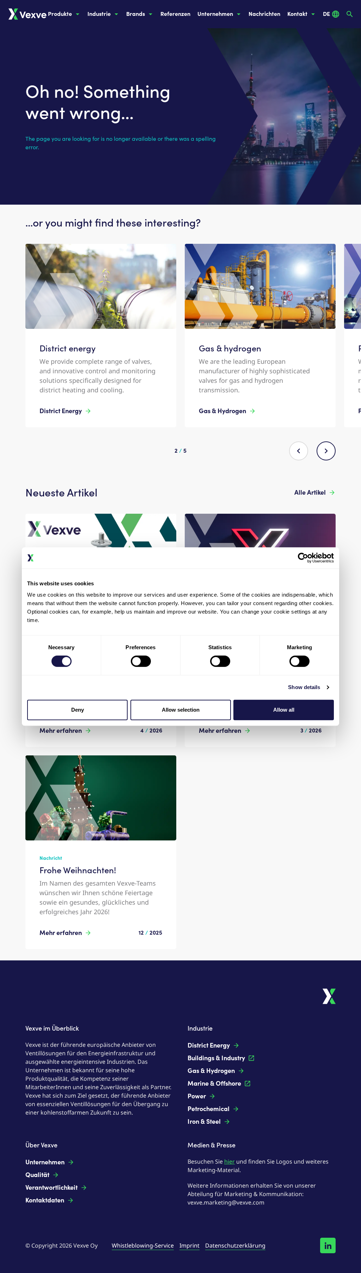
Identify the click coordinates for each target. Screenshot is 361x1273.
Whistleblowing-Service (143, 1245)
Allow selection (181, 710)
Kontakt (297, 14)
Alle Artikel (310, 492)
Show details (304, 687)
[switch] (141, 661)
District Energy (60, 411)
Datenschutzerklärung (235, 1245)
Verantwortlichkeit (51, 1187)
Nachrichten (264, 14)
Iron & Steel (204, 1122)
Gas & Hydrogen (222, 411)
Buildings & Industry (216, 1058)
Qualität (37, 1175)
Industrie (99, 14)
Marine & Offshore (214, 1083)
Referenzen (175, 14)
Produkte (60, 14)
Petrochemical (209, 1109)
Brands (135, 14)
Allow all (283, 710)
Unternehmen (215, 14)
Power (197, 1096)
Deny (77, 710)
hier (229, 1161)
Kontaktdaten (44, 1200)
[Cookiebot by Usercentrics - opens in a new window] (303, 558)
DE (326, 14)
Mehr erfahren (60, 731)
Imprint (189, 1245)
